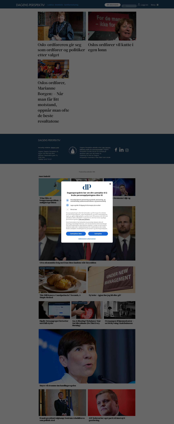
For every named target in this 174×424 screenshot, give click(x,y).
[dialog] (87, 212)
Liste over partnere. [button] (84, 219)
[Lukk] (110, 184)
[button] (87, 209)
